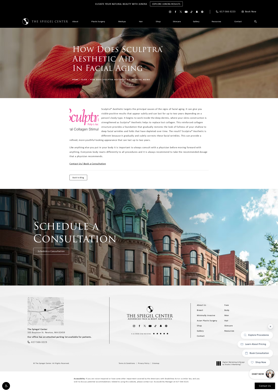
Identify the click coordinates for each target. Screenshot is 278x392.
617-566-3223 (182, 381)
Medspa (122, 21)
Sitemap (155, 363)
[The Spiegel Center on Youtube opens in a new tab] (186, 12)
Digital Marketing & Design (233, 363)
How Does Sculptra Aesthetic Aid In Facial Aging (120, 79)
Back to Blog (78, 177)
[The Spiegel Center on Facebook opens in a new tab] (175, 12)
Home (75, 79)
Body (226, 310)
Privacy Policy (143, 363)
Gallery (196, 21)
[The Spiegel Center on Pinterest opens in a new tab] (202, 12)
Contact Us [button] (265, 385)
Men (226, 315)
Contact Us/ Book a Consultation (88, 163)
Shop (158, 21)
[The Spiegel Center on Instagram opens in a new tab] (170, 12)
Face (226, 305)
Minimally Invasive (206, 315)
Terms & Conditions (127, 363)
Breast (200, 310)
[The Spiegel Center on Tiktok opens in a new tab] (191, 12)
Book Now (250, 11)
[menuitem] (170, 12)
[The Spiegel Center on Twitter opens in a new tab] (181, 12)
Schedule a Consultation (51, 251)
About (75, 21)
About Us (201, 305)
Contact (238, 21)
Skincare (177, 21)
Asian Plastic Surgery (207, 320)
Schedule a (75, 232)
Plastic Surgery (98, 21)
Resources (216, 21)
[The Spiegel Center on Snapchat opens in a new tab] (197, 12)
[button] (6, 386)
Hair (141, 21)
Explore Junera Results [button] (166, 4)
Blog (84, 79)
